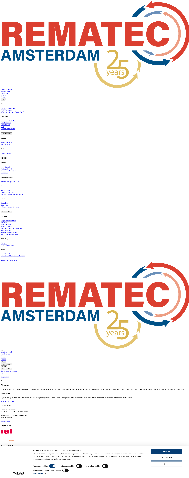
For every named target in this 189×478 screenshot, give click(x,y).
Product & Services (7, 153)
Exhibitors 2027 (6, 142)
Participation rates (7, 169)
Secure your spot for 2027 (10, 181)
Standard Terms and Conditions (12, 194)
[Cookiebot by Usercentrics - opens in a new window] (18, 473)
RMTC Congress (7, 110)
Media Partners (6, 190)
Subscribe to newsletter (9, 260)
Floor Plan (4, 173)
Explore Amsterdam (8, 129)
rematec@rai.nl (6, 421)
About (3, 243)
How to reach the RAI (8, 121)
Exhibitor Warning (7, 192)
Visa (2, 127)
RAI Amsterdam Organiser (10, 207)
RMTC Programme (7, 245)
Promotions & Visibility (9, 171)
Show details (38, 474)
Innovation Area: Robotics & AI (12, 228)
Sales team (4, 205)
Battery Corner (6, 225)
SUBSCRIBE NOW (8, 401)
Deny (166, 464)
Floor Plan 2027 (6, 144)
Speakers (4, 223)
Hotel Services (6, 123)
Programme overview (8, 221)
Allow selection (166, 458)
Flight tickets (5, 125)
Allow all (166, 451)
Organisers (4, 203)
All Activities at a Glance (9, 234)
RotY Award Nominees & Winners (13, 256)
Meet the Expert (6, 230)
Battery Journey (6, 226)
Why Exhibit (5, 167)
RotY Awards (5, 254)
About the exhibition (8, 108)
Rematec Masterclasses (9, 232)
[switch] (79, 466)
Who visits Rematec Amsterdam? (12, 112)
